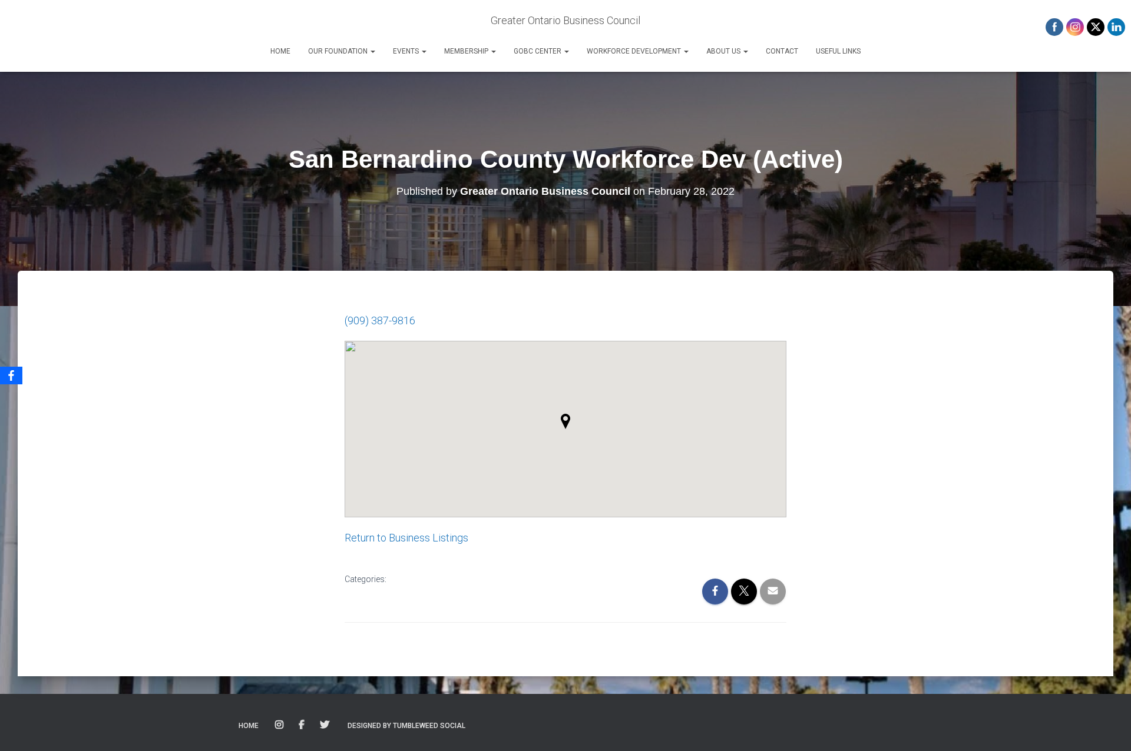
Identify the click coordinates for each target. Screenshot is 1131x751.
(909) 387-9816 (380, 320)
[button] (372, 51)
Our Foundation (338, 51)
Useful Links (838, 51)
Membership (467, 51)
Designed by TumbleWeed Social (406, 726)
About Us (724, 51)
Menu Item (280, 725)
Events (407, 51)
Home (280, 51)
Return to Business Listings (406, 537)
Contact (782, 51)
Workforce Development (635, 51)
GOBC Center (538, 51)
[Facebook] (11, 375)
